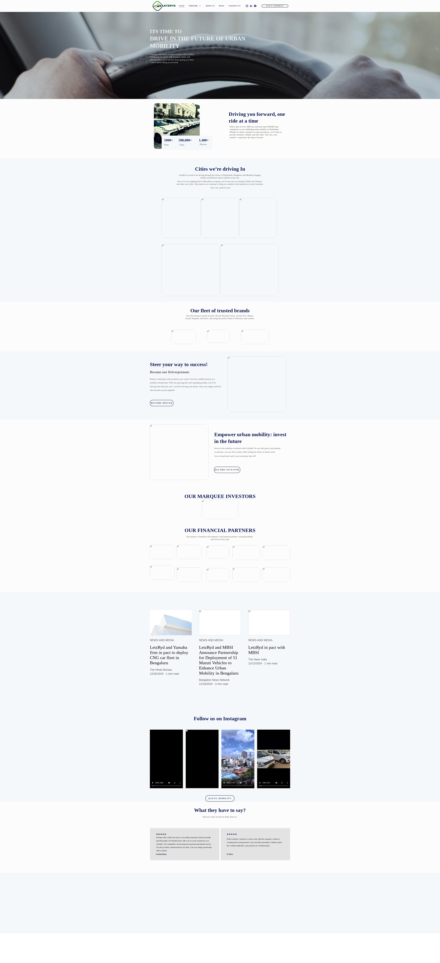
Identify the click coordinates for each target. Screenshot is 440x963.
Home (182, 6)
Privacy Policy (244, 945)
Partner (193, 6)
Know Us (210, 6)
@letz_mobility (219, 798)
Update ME (232, 905)
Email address (227, 894)
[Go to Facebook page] (255, 6)
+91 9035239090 (263, 949)
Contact (224, 952)
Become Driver (161, 403)
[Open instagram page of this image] (166, 759)
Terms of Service (245, 948)
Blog (221, 6)
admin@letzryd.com (264, 946)
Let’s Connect (275, 6)
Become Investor (227, 470)
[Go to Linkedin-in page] (252, 6)
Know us (224, 946)
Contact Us (235, 6)
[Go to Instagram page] (248, 6)
